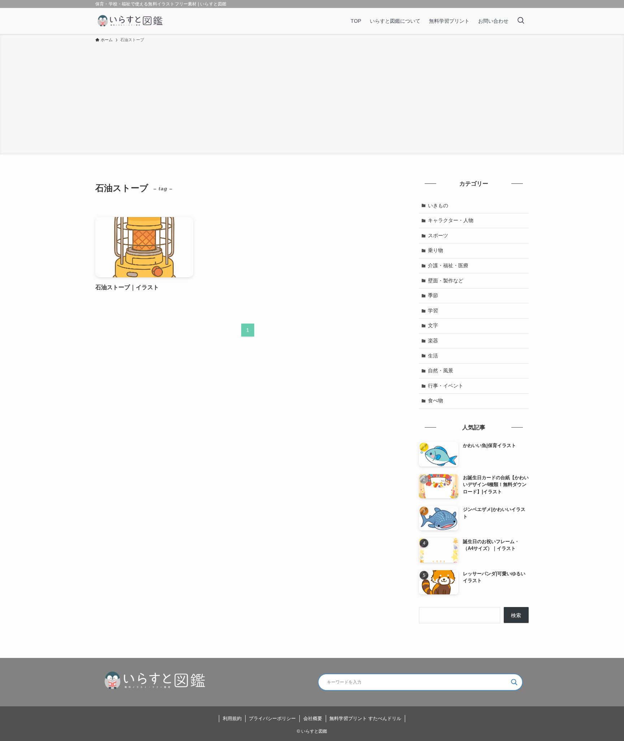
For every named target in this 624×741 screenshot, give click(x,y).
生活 (433, 356)
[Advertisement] (312, 97)
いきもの (438, 205)
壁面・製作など (445, 280)
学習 (433, 310)
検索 (516, 615)
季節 (433, 295)
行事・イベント (445, 386)
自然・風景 (440, 370)
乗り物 (435, 250)
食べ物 (435, 400)
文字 (433, 325)
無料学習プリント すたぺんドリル (365, 718)
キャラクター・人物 (450, 220)
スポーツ (438, 235)
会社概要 (312, 718)
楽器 (433, 340)
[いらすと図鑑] (130, 21)
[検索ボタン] (521, 21)
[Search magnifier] (514, 682)
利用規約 (232, 718)
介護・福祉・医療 (448, 265)
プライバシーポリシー (272, 718)
